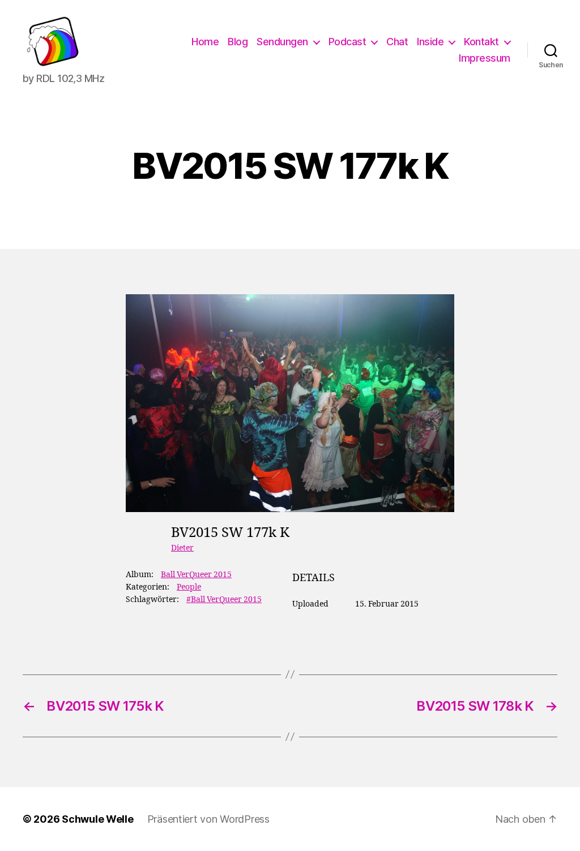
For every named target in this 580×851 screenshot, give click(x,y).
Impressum (484, 58)
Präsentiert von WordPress (208, 819)
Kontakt (481, 42)
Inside (430, 42)
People (189, 587)
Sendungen (282, 42)
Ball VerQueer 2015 (196, 574)
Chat (397, 42)
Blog (238, 42)
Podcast (347, 42)
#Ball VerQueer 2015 (224, 599)
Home (205, 42)
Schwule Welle (98, 819)
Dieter (182, 548)
